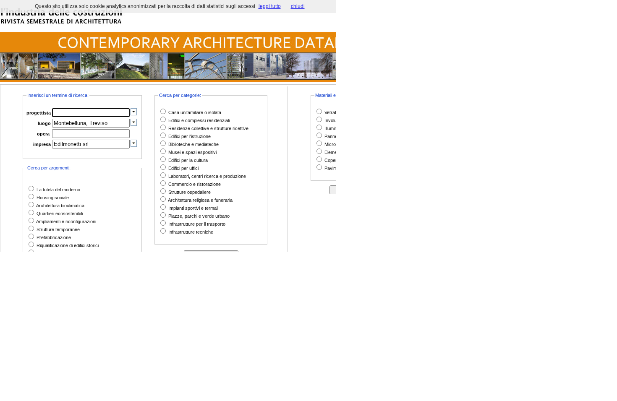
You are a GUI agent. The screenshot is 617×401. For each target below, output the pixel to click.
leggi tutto (270, 6)
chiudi (298, 6)
